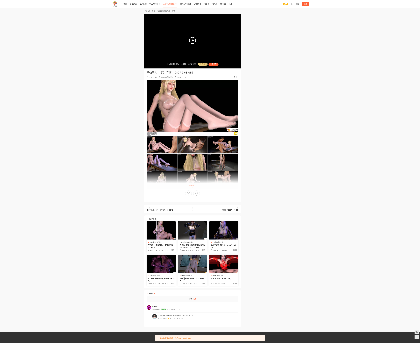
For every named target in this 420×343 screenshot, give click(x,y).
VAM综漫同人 (154, 4)
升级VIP (203, 64)
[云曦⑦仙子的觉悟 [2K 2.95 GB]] (192, 264)
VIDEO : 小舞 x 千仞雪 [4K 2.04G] (161, 279)
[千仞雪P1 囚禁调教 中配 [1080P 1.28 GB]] (161, 230)
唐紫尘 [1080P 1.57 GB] (230, 210)
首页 (125, 4)
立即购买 (213, 64)
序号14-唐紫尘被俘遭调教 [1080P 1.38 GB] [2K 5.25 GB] (192, 246)
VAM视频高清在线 (170, 4)
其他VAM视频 (185, 4)
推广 (237, 77)
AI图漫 (206, 4)
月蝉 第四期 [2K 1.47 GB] (221, 278)
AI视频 (214, 4)
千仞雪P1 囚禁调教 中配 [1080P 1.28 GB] (160, 246)
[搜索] (292, 4)
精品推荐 (143, 4)
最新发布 (133, 4)
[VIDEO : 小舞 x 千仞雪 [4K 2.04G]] (161, 264)
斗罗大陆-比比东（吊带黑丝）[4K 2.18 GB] (161, 210)
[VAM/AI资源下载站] (115, 4)
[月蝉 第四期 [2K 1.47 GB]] (223, 264)
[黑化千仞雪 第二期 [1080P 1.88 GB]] (223, 230)
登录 (194, 299)
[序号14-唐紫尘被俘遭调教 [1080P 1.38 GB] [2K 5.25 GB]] (192, 230)
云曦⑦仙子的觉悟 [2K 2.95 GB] (192, 279)
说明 (230, 4)
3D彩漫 (223, 4)
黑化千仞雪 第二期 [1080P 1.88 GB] (223, 246)
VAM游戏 (197, 4)
